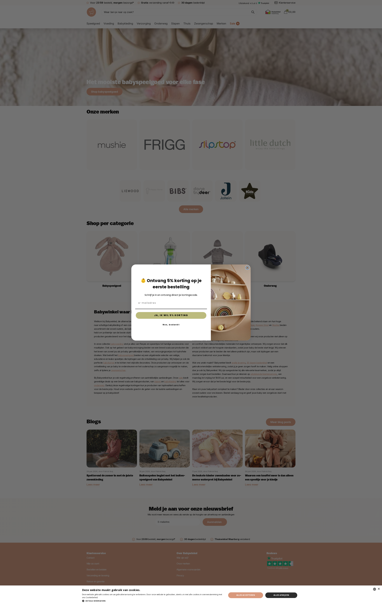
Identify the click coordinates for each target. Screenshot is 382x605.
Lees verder (104, 597)
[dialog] (191, 595)
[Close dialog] (247, 268)
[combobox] (374, 589)
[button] (152, 601)
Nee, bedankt (171, 324)
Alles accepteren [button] (245, 595)
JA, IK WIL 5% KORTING (171, 315)
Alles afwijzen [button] (281, 595)
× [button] (379, 589)
